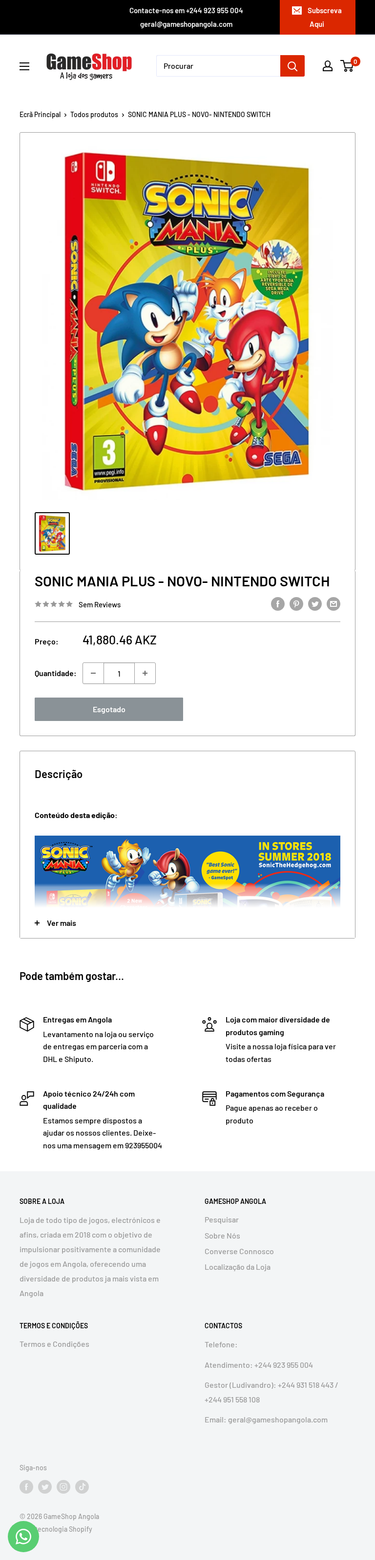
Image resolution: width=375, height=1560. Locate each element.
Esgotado (109, 709)
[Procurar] (292, 66)
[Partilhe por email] (333, 603)
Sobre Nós (222, 1235)
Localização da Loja (238, 1266)
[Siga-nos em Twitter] (45, 1486)
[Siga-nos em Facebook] (26, 1486)
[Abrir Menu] (24, 66)
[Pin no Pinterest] (296, 603)
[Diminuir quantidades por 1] (93, 673)
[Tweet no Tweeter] (315, 603)
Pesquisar (222, 1219)
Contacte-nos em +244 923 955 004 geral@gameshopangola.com (186, 17)
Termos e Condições (54, 1343)
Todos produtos (94, 114)
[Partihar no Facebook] (278, 603)
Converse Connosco (239, 1251)
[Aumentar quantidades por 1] (145, 673)
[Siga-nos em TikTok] (82, 1486)
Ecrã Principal (40, 114)
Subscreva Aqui (325, 17)
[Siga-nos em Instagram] (63, 1486)
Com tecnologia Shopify (56, 1529)
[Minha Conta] (328, 65)
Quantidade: (56, 673)
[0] (347, 66)
